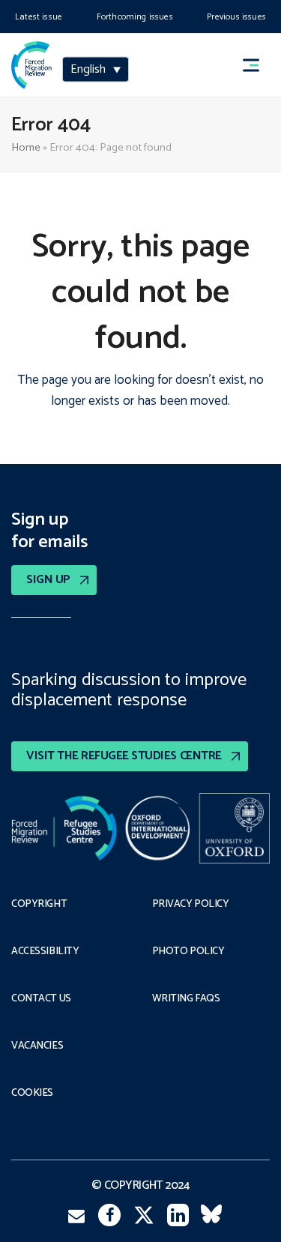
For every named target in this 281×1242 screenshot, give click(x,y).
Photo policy (188, 952)
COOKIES (32, 1094)
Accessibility (45, 952)
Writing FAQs (186, 999)
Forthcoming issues (135, 17)
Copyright (39, 905)
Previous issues (236, 17)
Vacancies (37, 1046)
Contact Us (41, 999)
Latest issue (38, 17)
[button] (258, 64)
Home (25, 148)
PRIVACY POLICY (190, 905)
